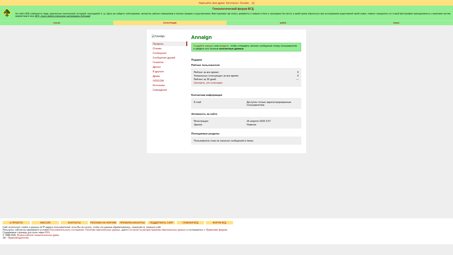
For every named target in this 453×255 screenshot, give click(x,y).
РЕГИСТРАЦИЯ (169, 23)
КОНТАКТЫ (74, 222)
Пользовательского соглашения (67, 229)
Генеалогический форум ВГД (233, 8)
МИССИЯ (45, 222)
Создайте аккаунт (203, 45)
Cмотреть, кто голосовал (208, 82)
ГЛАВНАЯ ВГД (190, 222)
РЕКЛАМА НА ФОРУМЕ (103, 222)
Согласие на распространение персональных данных (157, 229)
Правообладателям (18, 237)
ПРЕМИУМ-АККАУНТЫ (132, 222)
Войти (283, 23)
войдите (224, 45)
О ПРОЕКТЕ (16, 222)
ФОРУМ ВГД (219, 222)
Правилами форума (216, 229)
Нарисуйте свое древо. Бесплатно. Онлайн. (224, 2)
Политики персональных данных (102, 229)
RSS (47, 232)
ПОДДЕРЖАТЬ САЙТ (161, 222)
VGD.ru (56, 23)
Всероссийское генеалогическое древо (38, 235)
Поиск (396, 23)
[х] (253, 2)
